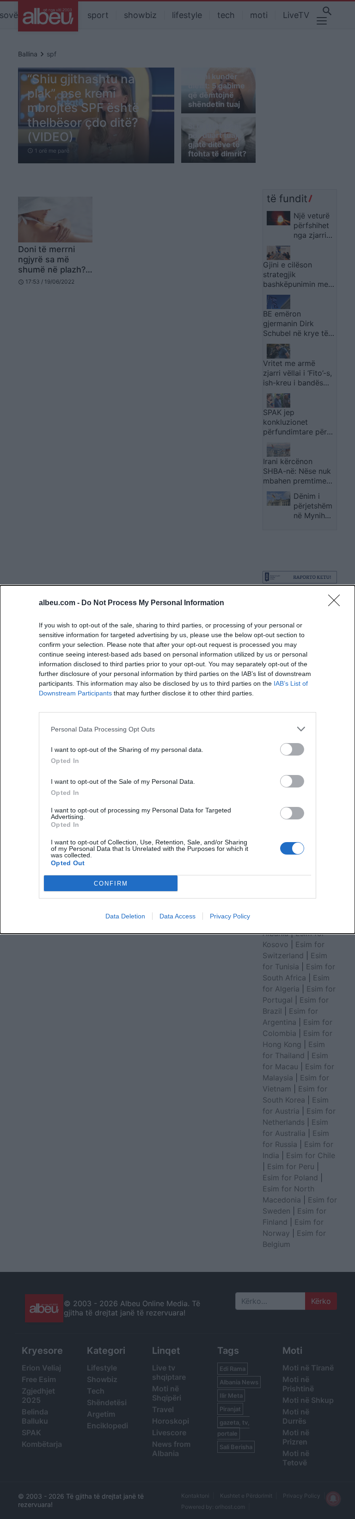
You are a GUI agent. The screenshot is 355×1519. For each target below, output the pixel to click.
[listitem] (177, 729)
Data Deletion (125, 916)
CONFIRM (111, 883)
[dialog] (177, 759)
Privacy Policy (230, 916)
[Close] (337, 603)
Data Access (177, 916)
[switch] (292, 749)
